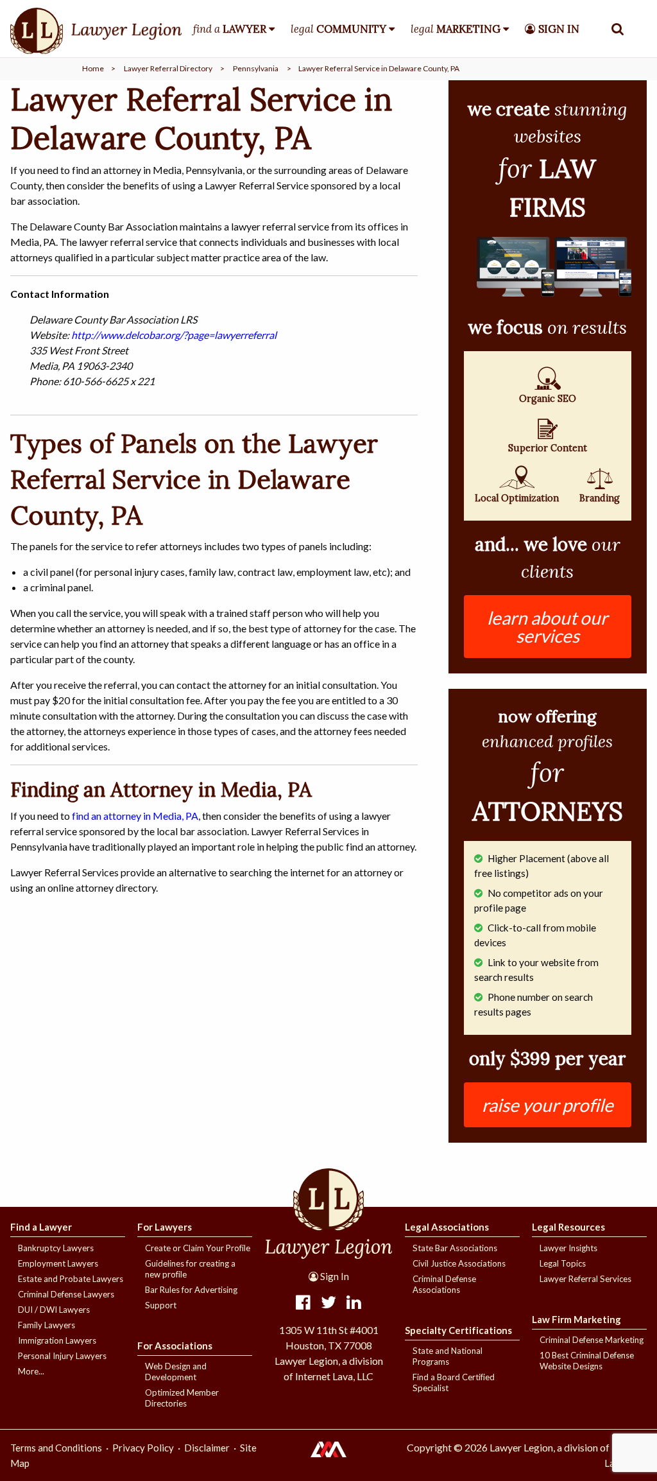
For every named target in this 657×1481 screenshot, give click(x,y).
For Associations (174, 1345)
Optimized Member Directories (182, 1397)
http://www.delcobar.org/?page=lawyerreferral (174, 335)
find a (229, 29)
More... (31, 1371)
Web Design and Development (176, 1371)
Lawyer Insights (568, 1248)
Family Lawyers (46, 1325)
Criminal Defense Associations (444, 1284)
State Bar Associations (455, 1248)
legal (338, 29)
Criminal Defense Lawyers (66, 1294)
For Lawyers (164, 1227)
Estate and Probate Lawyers (70, 1279)
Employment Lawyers (58, 1263)
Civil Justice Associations (459, 1263)
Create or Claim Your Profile (197, 1248)
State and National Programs (447, 1356)
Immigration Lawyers (57, 1340)
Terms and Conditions (56, 1447)
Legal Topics (563, 1263)
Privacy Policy (143, 1447)
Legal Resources (568, 1227)
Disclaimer (207, 1447)
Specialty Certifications (458, 1330)
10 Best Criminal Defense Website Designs (587, 1360)
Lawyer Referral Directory (168, 68)
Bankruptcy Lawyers (56, 1248)
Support (160, 1305)
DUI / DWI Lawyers (54, 1309)
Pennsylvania (255, 68)
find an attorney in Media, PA (135, 816)
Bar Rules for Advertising (191, 1290)
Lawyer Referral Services (585, 1279)
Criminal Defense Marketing (592, 1340)
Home (93, 68)
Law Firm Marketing (576, 1319)
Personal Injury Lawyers (62, 1356)
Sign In (333, 1276)
